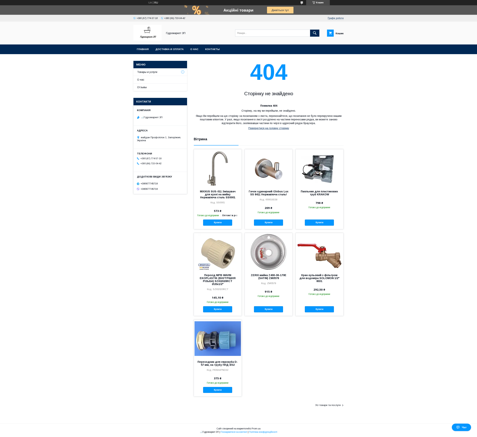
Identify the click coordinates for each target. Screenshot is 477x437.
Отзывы (142, 87)
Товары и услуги (147, 72)
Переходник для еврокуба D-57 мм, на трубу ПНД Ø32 (218, 363)
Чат (464, 427)
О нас (194, 49)
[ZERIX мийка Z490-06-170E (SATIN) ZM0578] (268, 251)
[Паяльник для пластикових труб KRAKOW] (319, 168)
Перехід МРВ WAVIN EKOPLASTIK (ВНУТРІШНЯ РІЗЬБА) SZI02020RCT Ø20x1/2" (218, 280)
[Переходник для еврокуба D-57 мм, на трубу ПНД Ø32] (217, 338)
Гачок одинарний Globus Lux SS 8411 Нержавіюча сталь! (268, 193)
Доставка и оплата (169, 49)
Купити (218, 222)
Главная (143, 49)
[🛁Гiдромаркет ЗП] (147, 39)
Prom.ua (256, 428)
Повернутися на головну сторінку (268, 128)
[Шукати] (314, 33)
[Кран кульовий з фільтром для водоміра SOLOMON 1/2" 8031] (319, 251)
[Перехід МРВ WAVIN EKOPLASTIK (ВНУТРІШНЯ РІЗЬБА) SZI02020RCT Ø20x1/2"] (217, 251)
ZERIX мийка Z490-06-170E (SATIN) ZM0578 (268, 277)
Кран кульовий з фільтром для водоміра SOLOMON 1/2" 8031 (319, 278)
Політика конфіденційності (263, 432)
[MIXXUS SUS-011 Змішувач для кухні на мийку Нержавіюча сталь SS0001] (217, 168)
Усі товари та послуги (328, 405)
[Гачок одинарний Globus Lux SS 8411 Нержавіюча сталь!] (268, 168)
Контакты (212, 49)
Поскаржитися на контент (234, 432)
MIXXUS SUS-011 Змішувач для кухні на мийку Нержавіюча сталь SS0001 (218, 194)
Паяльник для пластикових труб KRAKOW (319, 193)
